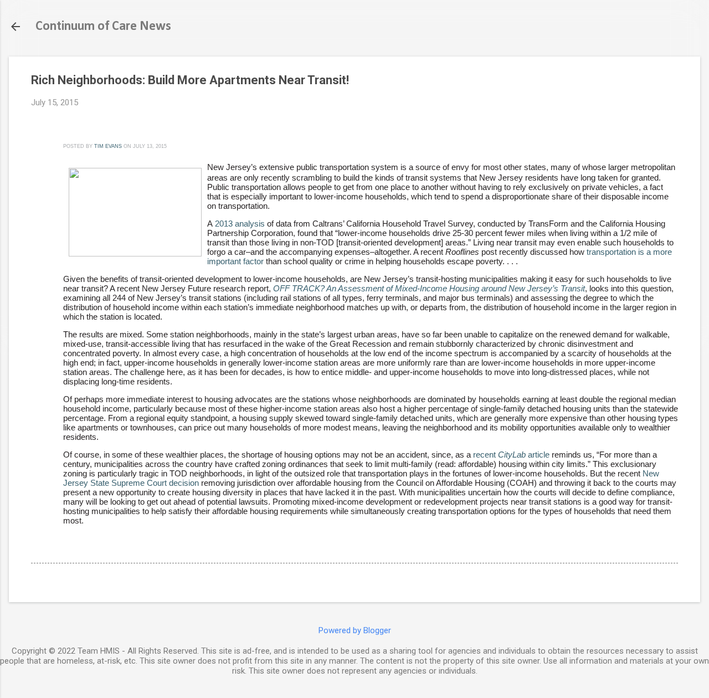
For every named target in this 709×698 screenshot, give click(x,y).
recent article (511, 454)
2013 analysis (240, 223)
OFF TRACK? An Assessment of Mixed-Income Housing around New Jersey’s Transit (429, 288)
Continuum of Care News (103, 26)
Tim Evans (108, 146)
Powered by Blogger (354, 630)
